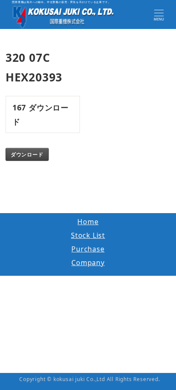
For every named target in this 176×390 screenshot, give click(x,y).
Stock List (88, 235)
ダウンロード (27, 154)
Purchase (87, 249)
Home (87, 221)
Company (88, 262)
